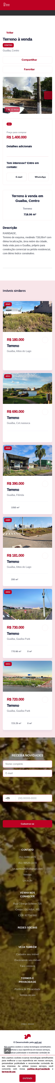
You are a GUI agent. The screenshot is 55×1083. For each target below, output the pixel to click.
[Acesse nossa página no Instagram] (32, 935)
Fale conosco (27, 966)
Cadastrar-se (27, 824)
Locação (27, 880)
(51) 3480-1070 (27, 857)
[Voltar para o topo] (7, 1051)
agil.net (38, 1042)
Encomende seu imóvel (27, 960)
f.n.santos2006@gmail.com (28, 868)
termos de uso (8, 1071)
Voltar (9, 32)
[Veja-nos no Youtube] (40, 935)
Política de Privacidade (27, 989)
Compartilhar (29, 60)
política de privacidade (38, 1068)
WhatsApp (40, 177)
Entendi (27, 1078)
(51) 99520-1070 (27, 863)
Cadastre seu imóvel (27, 954)
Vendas (27, 874)
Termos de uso (27, 995)
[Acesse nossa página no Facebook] (14, 935)
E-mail (19, 177)
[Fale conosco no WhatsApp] (23, 935)
